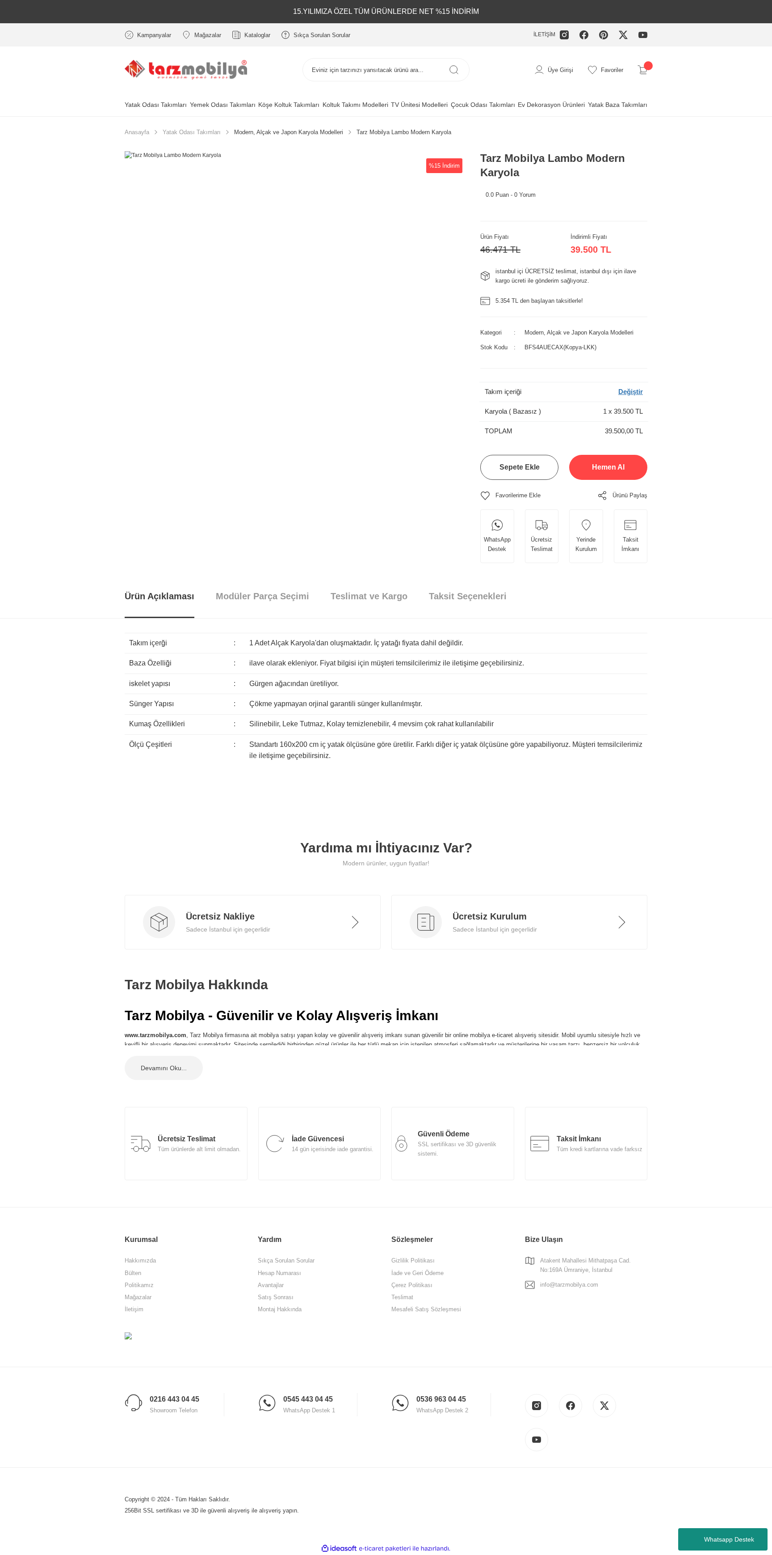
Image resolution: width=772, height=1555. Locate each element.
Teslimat (402, 1297)
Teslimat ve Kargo (369, 596)
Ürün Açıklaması (159, 596)
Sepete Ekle (519, 467)
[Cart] (642, 70)
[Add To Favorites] (510, 495)
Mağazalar (138, 1297)
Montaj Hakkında (280, 1309)
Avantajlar (271, 1285)
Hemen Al (608, 467)
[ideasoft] (339, 1548)
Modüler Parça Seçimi (262, 596)
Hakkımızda (140, 1260)
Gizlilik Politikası (413, 1260)
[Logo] (186, 69)
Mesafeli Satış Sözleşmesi (426, 1309)
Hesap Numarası (279, 1273)
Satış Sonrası (276, 1297)
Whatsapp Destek (729, 1539)
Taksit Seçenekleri (468, 596)
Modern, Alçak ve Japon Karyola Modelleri (579, 332)
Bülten (133, 1273)
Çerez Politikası (411, 1285)
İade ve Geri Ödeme (417, 1273)
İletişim (134, 1309)
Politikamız (139, 1285)
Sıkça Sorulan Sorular (286, 1260)
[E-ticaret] (385, 1548)
